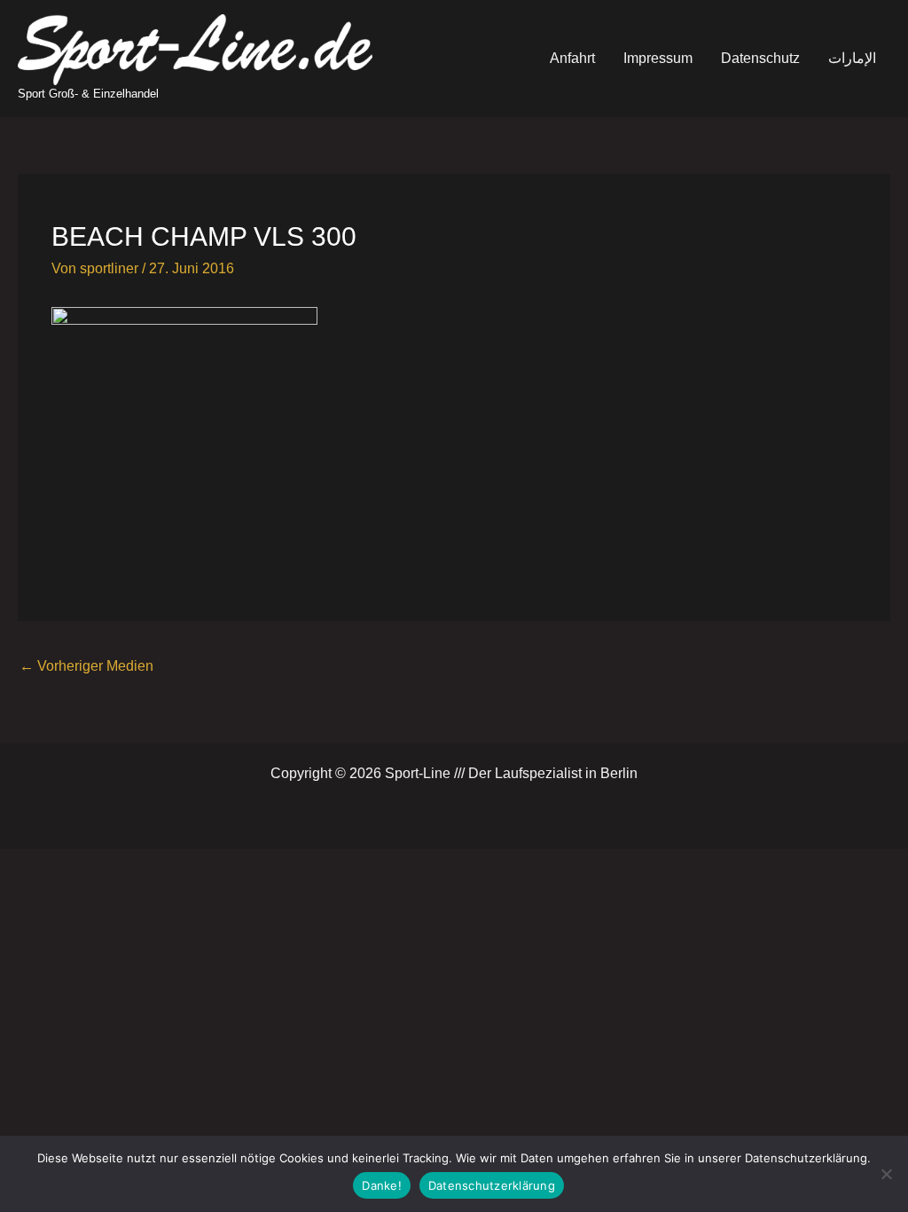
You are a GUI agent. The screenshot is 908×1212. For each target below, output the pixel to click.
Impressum (658, 58)
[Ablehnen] (886, 1174)
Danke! (382, 1185)
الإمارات (852, 58)
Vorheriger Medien (86, 665)
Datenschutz (760, 58)
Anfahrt (572, 58)
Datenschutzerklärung (491, 1185)
